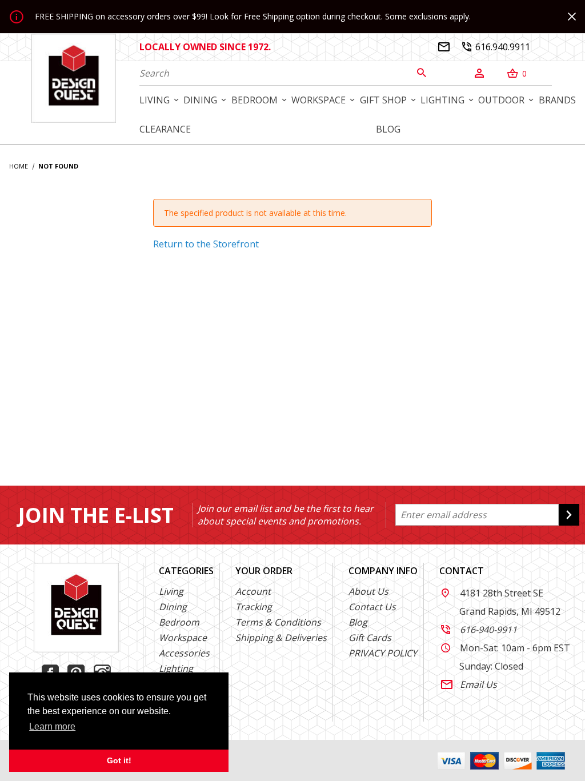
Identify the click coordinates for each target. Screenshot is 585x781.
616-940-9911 (479, 629)
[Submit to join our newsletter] (569, 515)
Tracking (253, 606)
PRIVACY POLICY (382, 653)
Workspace (183, 637)
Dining (173, 606)
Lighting (176, 668)
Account (253, 591)
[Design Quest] (73, 77)
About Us (368, 591)
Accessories (184, 653)
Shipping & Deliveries (281, 637)
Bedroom (179, 622)
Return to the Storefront (206, 244)
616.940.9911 (496, 47)
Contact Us (372, 606)
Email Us (469, 684)
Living (171, 591)
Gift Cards (369, 637)
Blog (357, 622)
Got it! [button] (119, 760)
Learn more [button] (52, 726)
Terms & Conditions (278, 622)
